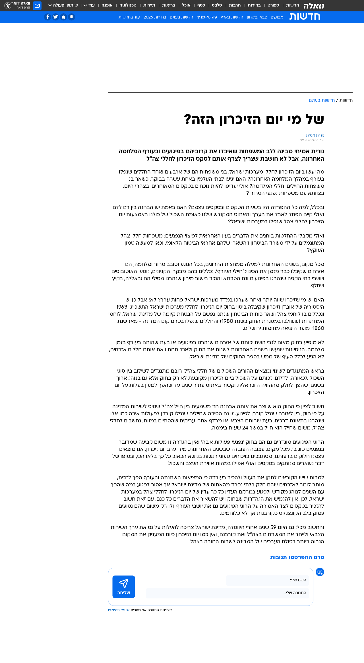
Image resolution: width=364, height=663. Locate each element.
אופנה (107, 5)
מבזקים (277, 17)
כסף (201, 5)
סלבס (217, 5)
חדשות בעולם (181, 17)
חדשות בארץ (232, 17)
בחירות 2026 (155, 17)
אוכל (186, 5)
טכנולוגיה (127, 5)
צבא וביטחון (257, 17)
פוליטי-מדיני (207, 17)
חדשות (292, 5)
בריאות (168, 5)
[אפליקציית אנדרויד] (71, 16)
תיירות (149, 5)
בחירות (254, 5)
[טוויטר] (55, 16)
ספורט (273, 5)
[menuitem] (289, 6)
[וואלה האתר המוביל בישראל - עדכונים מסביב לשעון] (314, 6)
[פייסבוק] (47, 16)
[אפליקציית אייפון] (63, 16)
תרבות (235, 5)
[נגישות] (7, 5)
